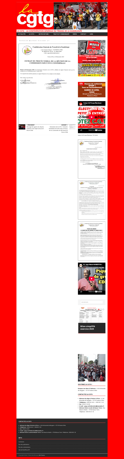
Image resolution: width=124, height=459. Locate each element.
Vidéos (75, 34)
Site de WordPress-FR (24, 450)
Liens (91, 34)
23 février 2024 (24, 40)
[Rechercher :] (91, 302)
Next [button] (103, 367)
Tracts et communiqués (61, 34)
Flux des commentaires (24, 447)
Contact (83, 34)
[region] (91, 367)
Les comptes (43, 40)
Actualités (21, 34)
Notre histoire (44, 34)
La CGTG (31, 34)
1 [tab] (94, 309)
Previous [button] (80, 367)
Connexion (21, 442)
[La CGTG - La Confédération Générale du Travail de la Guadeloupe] (62, 31)
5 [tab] (103, 309)
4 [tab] (101, 309)
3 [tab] (99, 309)
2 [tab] (96, 309)
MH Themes (42, 455)
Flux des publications (24, 444)
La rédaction (34, 40)
